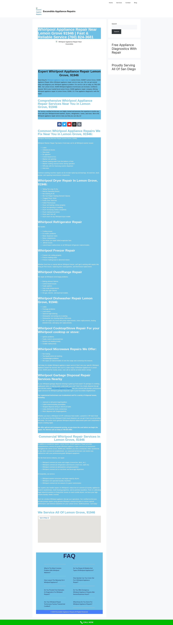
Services (119, 3)
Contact (128, 3)
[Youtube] (69, 124)
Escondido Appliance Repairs (59, 11)
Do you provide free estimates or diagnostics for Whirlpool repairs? (54, 592)
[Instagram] (74, 124)
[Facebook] (59, 124)
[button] (55, 571)
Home (111, 3)
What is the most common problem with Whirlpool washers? (52, 570)
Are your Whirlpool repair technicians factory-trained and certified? (54, 604)
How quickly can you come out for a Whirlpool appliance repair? (83, 580)
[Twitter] (64, 124)
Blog (135, 3)
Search (114, 24)
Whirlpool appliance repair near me (59, 80)
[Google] (79, 124)
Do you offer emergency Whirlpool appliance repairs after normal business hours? (84, 592)
